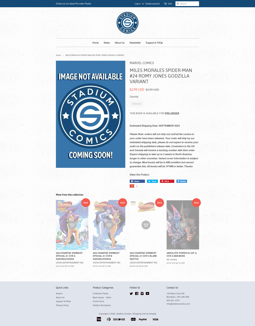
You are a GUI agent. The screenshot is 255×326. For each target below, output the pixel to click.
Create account (152, 3)
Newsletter (135, 42)
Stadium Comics (123, 313)
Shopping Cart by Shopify (144, 313)
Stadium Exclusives (102, 305)
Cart (170, 3)
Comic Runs (98, 301)
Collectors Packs (100, 293)
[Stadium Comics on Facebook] (136, 293)
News (107, 42)
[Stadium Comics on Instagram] (142, 293)
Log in (137, 3)
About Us (120, 42)
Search (59, 293)
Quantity (134, 96)
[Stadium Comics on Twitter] (131, 293)
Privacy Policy (62, 305)
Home (95, 42)
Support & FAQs (154, 42)
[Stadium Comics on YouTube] (147, 293)
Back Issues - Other (102, 297)
